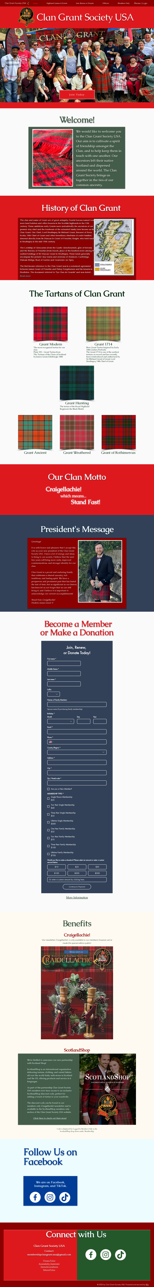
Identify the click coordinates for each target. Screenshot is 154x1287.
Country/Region (54, 748)
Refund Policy (49, 1270)
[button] (123, 3)
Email (50, 727)
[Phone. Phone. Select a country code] (51, 742)
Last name (51, 679)
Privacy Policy (49, 1261)
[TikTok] (64, 1197)
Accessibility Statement (49, 1264)
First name (51, 659)
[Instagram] (50, 1197)
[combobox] (53, 694)
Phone (50, 737)
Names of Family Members (57, 700)
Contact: (49, 1251)
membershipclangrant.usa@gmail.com (49, 1254)
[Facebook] (35, 1197)
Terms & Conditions (49, 1267)
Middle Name (53, 669)
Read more (25, 275)
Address (51, 758)
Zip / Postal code (54, 778)
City (49, 768)
